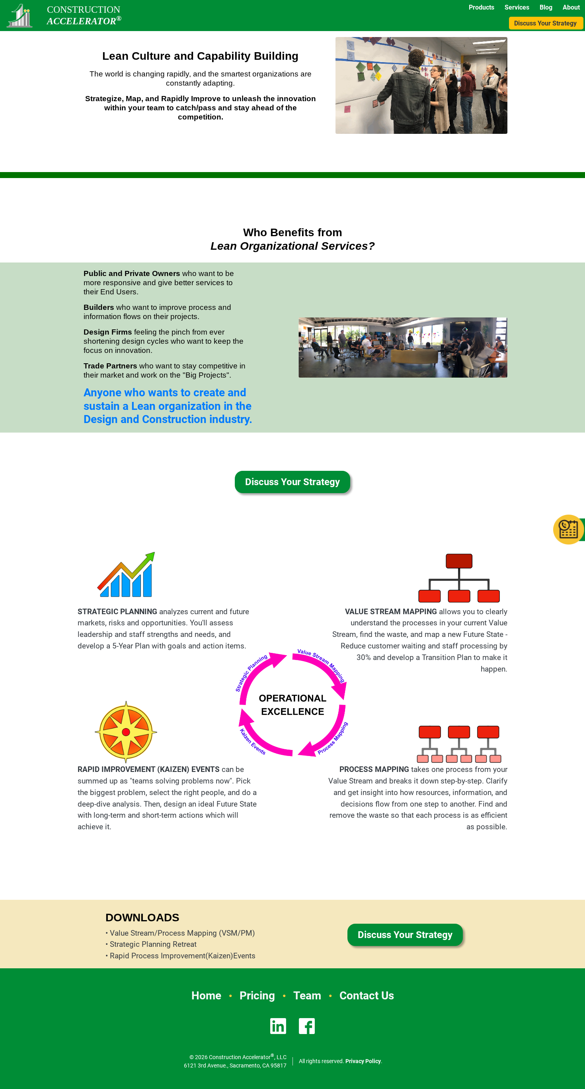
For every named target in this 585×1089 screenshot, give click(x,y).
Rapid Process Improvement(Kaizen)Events (182, 955)
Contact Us (366, 995)
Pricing (257, 995)
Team (307, 995)
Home (206, 995)
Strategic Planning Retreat (153, 944)
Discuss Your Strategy (545, 23)
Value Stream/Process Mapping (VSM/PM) (182, 933)
